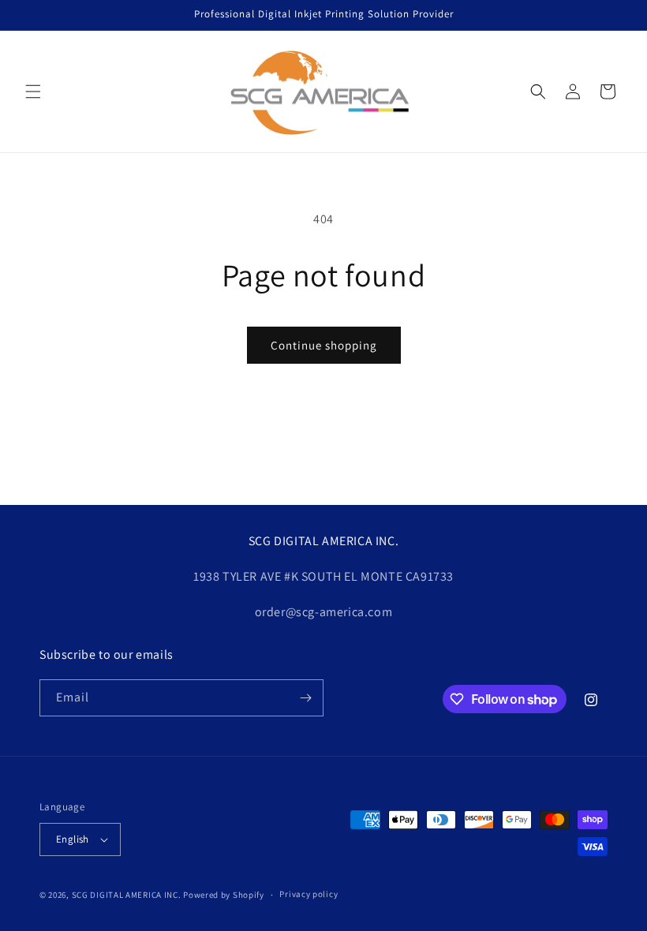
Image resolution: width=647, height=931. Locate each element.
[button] (33, 91)
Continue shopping (324, 345)
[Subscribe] (305, 697)
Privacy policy (308, 893)
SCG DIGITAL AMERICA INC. (126, 894)
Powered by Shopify (223, 894)
